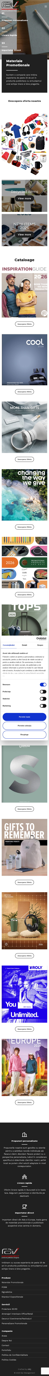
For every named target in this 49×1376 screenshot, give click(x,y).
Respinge (24, 735)
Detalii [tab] (24, 645)
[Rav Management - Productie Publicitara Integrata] (10, 6)
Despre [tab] (40, 645)
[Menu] (45, 6)
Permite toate (24, 717)
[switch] (43, 691)
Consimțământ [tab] (9, 645)
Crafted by (24, 1369)
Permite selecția (24, 726)
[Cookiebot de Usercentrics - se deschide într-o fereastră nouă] (36, 638)
